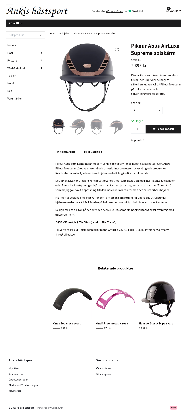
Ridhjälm (64, 34)
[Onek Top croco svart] (72, 300)
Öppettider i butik (18, 380)
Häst (10, 54)
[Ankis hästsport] (40, 11)
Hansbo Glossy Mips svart (156, 324)
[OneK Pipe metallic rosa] (115, 300)
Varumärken (14, 99)
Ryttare (12, 61)
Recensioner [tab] (93, 152)
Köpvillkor (16, 24)
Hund (10, 84)
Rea (9, 92)
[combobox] (147, 111)
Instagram (105, 375)
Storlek (135, 104)
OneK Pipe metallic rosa (112, 324)
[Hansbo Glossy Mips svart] (158, 300)
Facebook (105, 369)
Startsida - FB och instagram (24, 386)
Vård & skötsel (16, 69)
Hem (52, 34)
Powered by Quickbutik (50, 408)
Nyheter (12, 46)
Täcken (11, 77)
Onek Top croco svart (67, 324)
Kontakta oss (16, 375)
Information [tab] (66, 152)
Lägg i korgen (165, 130)
